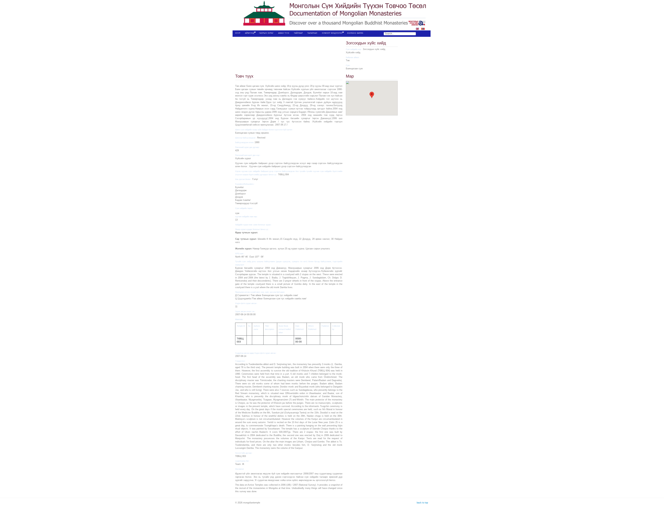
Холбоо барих (355, 33)
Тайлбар (298, 33)
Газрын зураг (266, 33)
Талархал (312, 33)
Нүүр (237, 33)
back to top (422, 502)
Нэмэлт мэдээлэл (332, 33)
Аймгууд (249, 33)
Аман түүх (283, 33)
